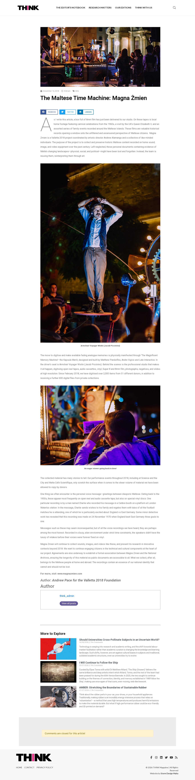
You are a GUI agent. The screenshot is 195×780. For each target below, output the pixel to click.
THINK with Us (143, 7)
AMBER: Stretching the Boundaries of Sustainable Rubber (113, 687)
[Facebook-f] (151, 757)
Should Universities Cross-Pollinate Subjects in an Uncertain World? (119, 639)
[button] (49, 112)
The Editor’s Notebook (70, 7)
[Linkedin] (161, 757)
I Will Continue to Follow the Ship (98, 662)
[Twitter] (166, 757)
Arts (77, 91)
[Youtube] (171, 757)
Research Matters (100, 7)
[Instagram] (156, 757)
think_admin (67, 596)
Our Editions (123, 7)
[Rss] (176, 757)
